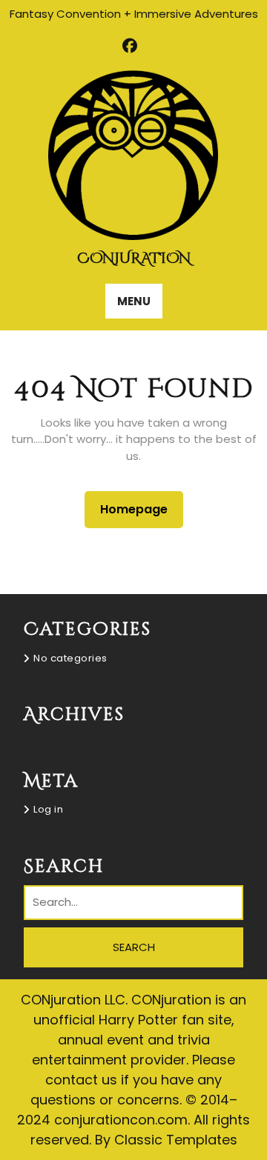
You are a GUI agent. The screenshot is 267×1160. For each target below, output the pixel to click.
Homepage (139, 509)
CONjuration (134, 258)
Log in (48, 809)
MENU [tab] (134, 301)
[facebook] (130, 46)
